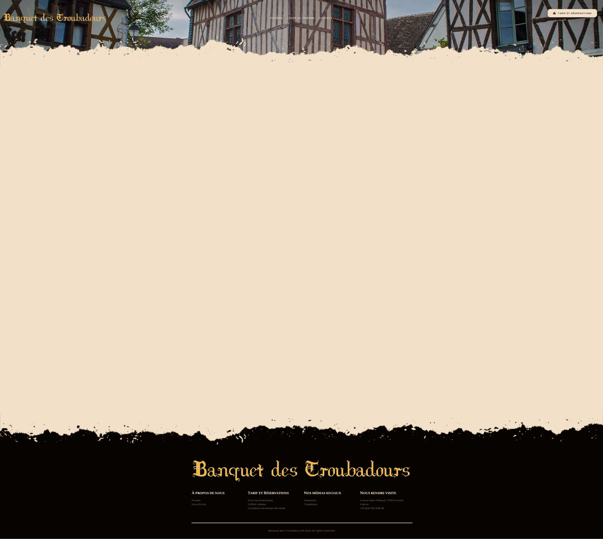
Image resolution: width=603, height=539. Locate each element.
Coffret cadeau (257, 504)
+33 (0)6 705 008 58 (372, 508)
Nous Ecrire (199, 504)
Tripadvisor (311, 504)
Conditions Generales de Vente (266, 508)
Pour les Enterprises (260, 500)
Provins (196, 500)
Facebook (310, 500)
